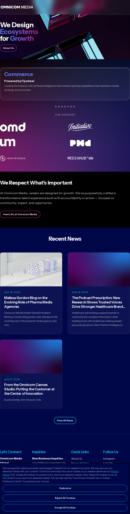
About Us (8, 48)
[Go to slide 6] (71, 106)
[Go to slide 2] (59, 106)
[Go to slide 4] (65, 106)
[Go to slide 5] (68, 106)
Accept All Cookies (65, 507)
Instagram (109, 458)
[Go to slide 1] (56, 106)
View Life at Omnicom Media (20, 214)
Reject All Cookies (65, 498)
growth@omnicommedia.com (49, 463)
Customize (65, 488)
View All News (65, 420)
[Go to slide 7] (74, 106)
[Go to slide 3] (62, 106)
